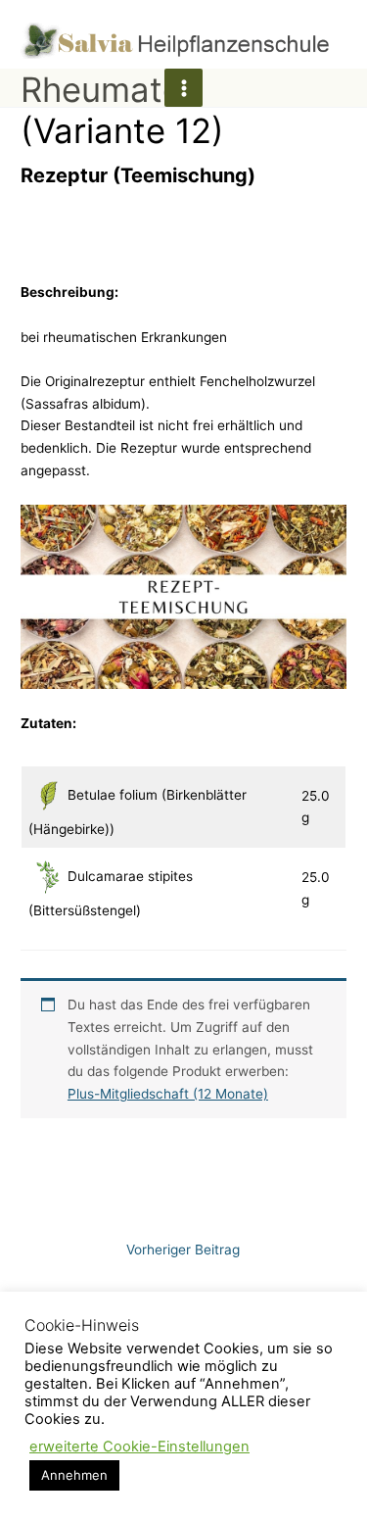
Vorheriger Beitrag (183, 1249)
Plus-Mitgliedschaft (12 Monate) (168, 1094)
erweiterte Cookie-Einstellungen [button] (139, 1446)
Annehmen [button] (74, 1475)
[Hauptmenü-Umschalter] (183, 88)
